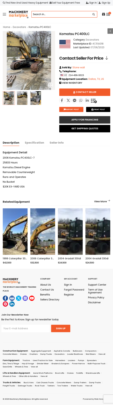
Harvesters (60, 360)
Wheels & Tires (21, 367)
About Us (45, 284)
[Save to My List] (94, 100)
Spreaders (92, 360)
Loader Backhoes (75, 354)
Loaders (71, 360)
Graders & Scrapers (60, 363)
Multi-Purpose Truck (96, 363)
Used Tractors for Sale (43, 360)
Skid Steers (91, 354)
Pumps (81, 360)
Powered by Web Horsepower (96, 399)
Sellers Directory (49, 299)
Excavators (19, 27)
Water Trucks (77, 386)
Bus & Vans (29, 382)
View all (101, 354)
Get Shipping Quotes (84, 128)
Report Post (72, 109)
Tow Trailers (62, 386)
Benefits (45, 294)
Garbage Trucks (25, 386)
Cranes (23, 354)
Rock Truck (40, 386)
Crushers (33, 354)
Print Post (99, 109)
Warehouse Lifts (93, 373)
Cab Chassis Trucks (45, 382)
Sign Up (106, 2)
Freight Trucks (9, 386)
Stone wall (78, 67)
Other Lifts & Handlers (28, 376)
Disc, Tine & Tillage (11, 363)
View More (100, 201)
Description (11, 143)
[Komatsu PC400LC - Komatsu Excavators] (68, 100)
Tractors (26, 360)
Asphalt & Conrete (62, 351)
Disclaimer (94, 302)
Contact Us (47, 289)
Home (6, 27)
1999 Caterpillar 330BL (16, 258)
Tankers (51, 386)
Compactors (90, 351)
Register (69, 294)
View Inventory (72, 83)
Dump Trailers (80, 382)
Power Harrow (78, 363)
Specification (34, 143)
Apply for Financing (84, 119)
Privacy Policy (96, 297)
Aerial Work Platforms (43, 373)
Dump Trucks (46, 354)
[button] (105, 236)
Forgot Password (74, 289)
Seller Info (57, 143)
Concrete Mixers (10, 354)
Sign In (93, 2)
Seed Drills (7, 367)
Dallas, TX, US (96, 79)
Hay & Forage (28, 363)
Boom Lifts (59, 373)
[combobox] (63, 75)
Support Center (97, 284)
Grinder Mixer (43, 363)
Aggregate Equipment (41, 351)
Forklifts (79, 373)
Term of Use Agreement (95, 291)
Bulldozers (77, 351)
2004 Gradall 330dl (69, 258)
